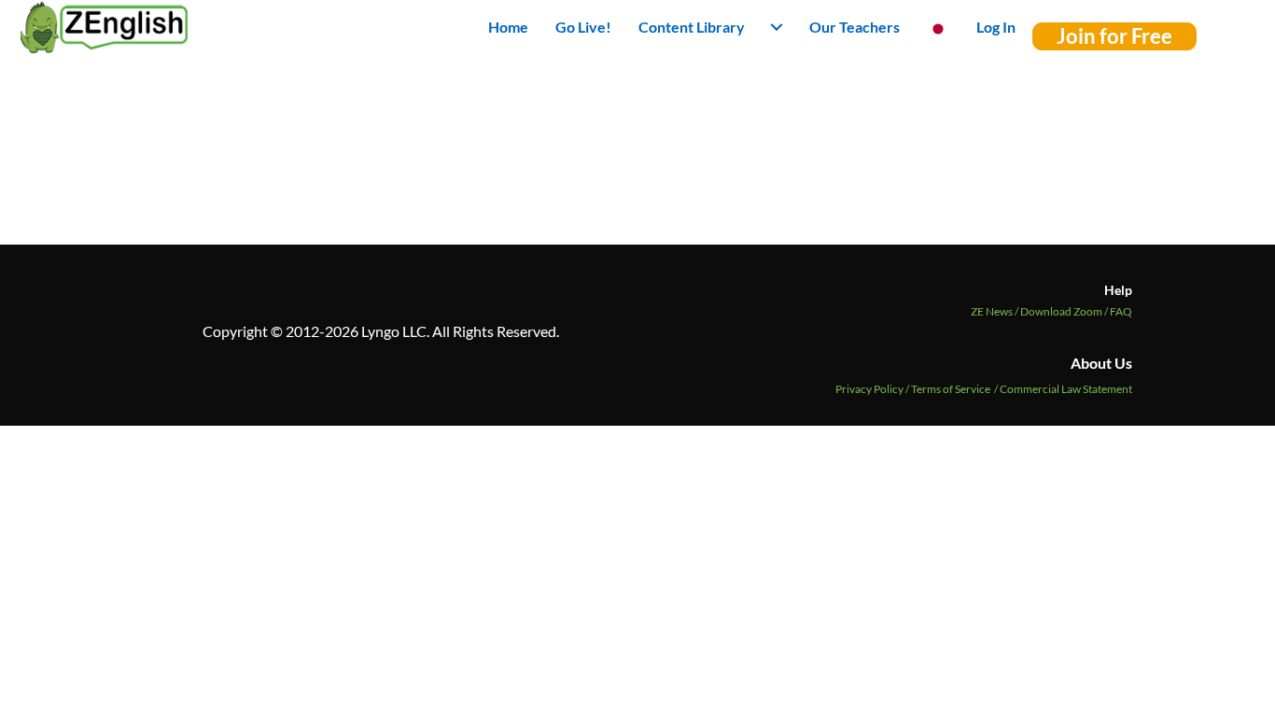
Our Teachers (854, 26)
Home (508, 26)
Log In (996, 26)
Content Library (691, 26)
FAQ (1121, 311)
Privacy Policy (869, 389)
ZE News (995, 311)
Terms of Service (950, 389)
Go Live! (583, 26)
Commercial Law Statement (1066, 389)
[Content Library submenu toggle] (776, 27)
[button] (1114, 36)
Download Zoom (1065, 311)
